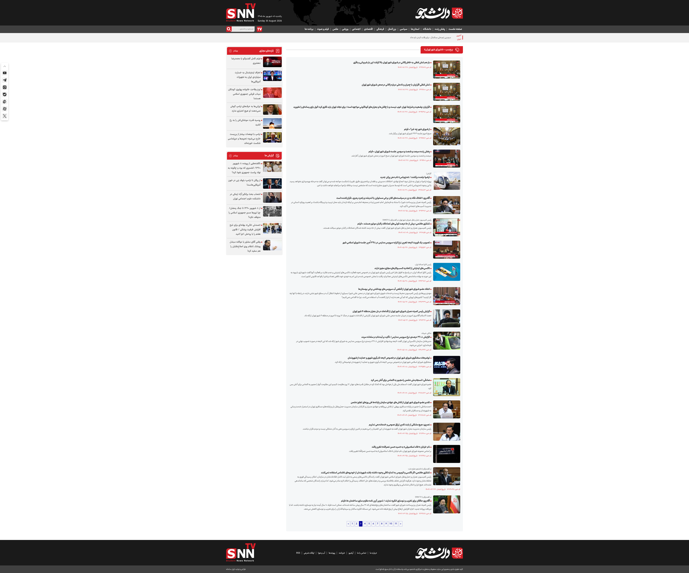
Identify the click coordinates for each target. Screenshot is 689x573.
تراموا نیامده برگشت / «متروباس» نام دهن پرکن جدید (405, 177)
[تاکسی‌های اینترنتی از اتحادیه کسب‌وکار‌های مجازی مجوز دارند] (445, 272)
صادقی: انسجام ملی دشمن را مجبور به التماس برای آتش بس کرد (400, 380)
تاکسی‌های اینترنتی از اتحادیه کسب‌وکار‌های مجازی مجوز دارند (402, 268)
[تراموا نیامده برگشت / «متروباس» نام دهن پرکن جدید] (445, 181)
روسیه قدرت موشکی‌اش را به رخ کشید (245, 122)
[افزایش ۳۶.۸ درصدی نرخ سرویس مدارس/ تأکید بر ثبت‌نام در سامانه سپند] (445, 341)
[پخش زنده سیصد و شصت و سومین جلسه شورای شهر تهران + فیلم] (445, 159)
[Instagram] (4, 87)
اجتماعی (356, 29)
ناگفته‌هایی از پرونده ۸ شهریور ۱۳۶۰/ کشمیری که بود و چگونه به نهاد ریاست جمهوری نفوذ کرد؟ (244, 168)
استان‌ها (415, 29)
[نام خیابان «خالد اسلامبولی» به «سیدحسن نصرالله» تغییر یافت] (445, 454)
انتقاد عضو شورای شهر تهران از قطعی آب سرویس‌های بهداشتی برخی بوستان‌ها (394, 289)
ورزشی (345, 29)
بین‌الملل (392, 29)
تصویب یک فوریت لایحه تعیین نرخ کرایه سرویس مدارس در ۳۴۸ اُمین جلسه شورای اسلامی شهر (386, 243)
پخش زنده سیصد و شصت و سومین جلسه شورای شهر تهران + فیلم (399, 152)
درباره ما (373, 553)
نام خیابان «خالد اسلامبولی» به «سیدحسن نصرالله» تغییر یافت (401, 447)
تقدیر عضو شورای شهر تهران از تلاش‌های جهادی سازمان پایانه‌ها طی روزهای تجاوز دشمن (390, 402)
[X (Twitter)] (4, 116)
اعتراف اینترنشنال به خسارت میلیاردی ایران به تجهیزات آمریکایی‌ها (248, 77)
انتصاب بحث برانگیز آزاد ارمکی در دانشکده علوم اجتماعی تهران (245, 196)
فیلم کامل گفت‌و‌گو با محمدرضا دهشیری (246, 61)
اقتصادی (368, 29)
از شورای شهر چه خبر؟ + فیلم (417, 129)
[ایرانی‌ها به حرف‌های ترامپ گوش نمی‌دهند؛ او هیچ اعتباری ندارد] (272, 109)
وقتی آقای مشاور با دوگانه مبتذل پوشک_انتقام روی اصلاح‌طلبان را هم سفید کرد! (245, 246)
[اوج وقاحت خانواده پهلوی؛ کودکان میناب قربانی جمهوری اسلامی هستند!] (272, 92)
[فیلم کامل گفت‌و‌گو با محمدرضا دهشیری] (272, 62)
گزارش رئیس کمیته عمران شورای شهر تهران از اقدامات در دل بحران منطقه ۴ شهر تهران (391, 311)
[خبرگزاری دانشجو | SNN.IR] (439, 13)
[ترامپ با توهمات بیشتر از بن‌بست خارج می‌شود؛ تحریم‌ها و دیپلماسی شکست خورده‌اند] (272, 137)
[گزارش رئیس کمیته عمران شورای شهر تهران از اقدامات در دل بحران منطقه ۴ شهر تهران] (445, 318)
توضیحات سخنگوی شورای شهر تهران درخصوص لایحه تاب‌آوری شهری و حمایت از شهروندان (389, 358)
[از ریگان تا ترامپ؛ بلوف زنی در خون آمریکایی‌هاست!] (272, 183)
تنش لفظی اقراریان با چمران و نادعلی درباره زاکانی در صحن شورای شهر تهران (396, 85)
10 (391, 523)
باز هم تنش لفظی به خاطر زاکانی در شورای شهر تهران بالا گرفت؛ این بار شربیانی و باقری (391, 63)
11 (396, 523)
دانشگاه (427, 29)
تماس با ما (361, 553)
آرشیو (351, 553)
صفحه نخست (455, 29)
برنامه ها (309, 29)
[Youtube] (4, 73)
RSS (298, 553)
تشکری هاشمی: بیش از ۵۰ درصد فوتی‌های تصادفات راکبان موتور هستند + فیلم (393, 224)
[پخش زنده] (259, 29)
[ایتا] (4, 101)
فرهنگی (380, 29)
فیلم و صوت (323, 29)
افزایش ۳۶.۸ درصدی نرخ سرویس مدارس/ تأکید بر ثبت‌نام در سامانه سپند (395, 337)
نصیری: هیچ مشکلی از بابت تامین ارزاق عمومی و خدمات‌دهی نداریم (399, 425)
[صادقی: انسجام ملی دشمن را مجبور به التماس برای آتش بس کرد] (445, 387)
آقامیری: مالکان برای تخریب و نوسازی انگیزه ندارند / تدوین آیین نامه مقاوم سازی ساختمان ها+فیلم (385, 501)
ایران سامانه (230, 569)
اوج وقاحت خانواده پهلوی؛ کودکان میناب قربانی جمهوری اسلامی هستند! (244, 94)
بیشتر (233, 51)
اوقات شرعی (309, 553)
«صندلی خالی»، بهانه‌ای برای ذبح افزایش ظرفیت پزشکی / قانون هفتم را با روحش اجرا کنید (245, 229)
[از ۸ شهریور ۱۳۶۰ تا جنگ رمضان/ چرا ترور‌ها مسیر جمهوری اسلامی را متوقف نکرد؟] (272, 211)
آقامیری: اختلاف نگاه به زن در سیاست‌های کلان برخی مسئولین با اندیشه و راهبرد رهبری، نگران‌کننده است (383, 198)
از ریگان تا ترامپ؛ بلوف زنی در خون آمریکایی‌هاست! (244, 182)
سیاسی (403, 29)
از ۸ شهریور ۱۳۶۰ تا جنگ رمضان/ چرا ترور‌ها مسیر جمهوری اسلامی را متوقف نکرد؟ (245, 212)
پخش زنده (440, 29)
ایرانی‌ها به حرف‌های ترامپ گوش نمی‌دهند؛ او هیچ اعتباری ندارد (245, 108)
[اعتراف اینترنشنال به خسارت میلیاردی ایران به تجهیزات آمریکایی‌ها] (272, 76)
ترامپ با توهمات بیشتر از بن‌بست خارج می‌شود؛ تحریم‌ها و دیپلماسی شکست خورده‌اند (244, 138)
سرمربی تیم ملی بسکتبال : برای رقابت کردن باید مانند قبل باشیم (425, 38)
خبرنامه (342, 553)
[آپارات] (4, 108)
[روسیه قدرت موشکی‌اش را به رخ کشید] (272, 123)
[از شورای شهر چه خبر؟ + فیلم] (445, 136)
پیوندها (332, 553)
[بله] (4, 94)
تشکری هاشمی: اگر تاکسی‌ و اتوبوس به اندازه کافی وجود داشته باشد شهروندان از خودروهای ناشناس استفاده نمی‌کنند (375, 473)
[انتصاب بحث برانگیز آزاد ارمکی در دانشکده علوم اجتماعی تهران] (272, 197)
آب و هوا (321, 553)
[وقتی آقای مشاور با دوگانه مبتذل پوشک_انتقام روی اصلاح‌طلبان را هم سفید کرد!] (272, 245)
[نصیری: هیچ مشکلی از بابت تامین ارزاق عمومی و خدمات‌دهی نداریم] (445, 432)
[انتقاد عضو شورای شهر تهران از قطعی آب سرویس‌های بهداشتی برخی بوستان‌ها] (445, 296)
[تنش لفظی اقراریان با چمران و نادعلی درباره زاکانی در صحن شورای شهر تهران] (445, 92)
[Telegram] (4, 80)
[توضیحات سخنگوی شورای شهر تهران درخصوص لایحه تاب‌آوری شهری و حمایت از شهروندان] (445, 365)
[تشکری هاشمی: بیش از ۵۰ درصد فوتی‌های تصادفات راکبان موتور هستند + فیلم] (445, 227)
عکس (335, 29)
